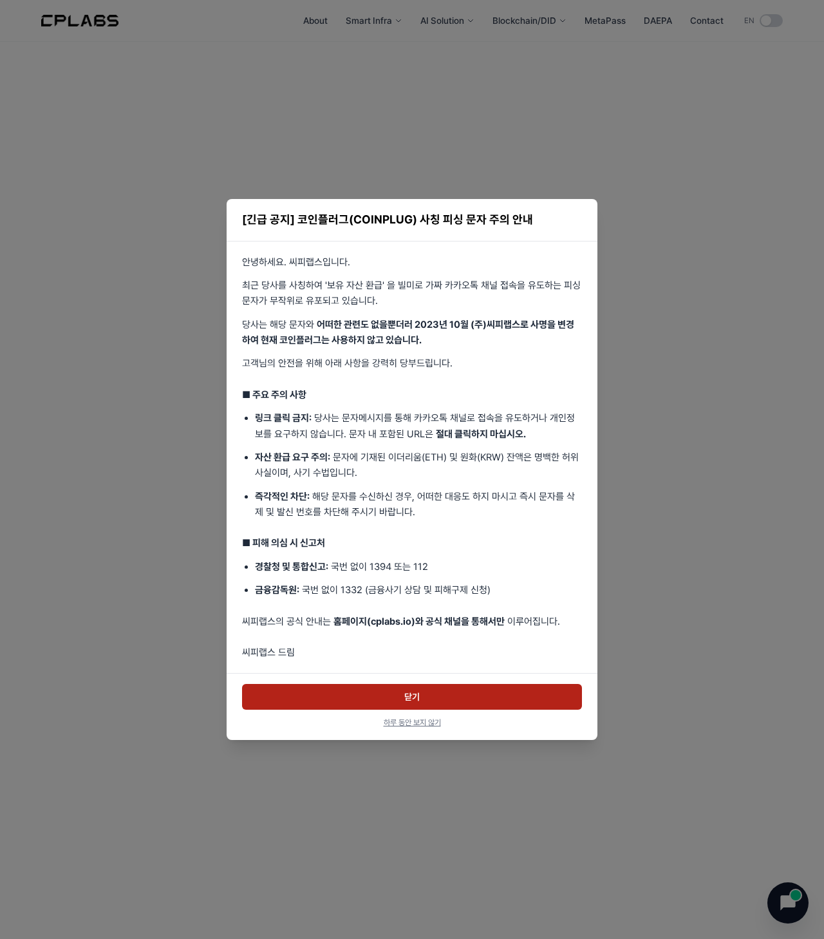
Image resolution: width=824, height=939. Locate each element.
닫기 (412, 697)
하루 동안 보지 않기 (412, 722)
